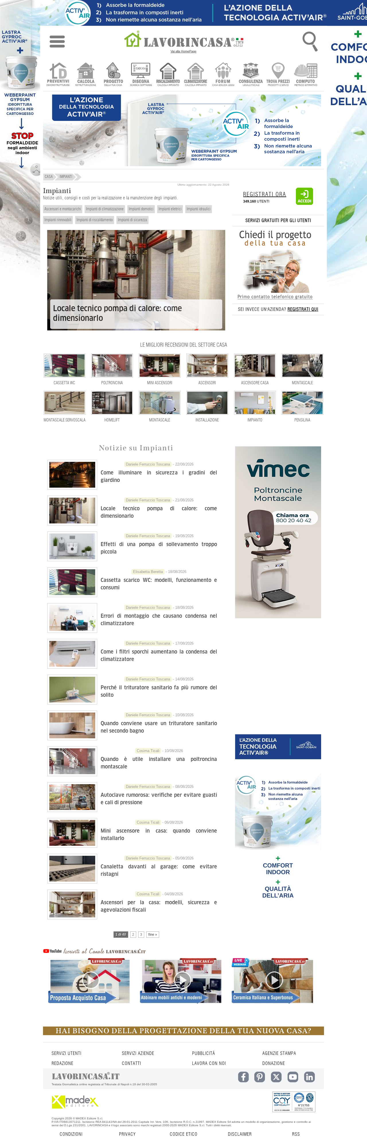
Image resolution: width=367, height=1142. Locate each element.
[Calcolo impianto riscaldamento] (168, 75)
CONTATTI (131, 1063)
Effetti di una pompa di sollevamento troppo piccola (159, 548)
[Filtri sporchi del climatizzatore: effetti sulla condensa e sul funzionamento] (72, 667)
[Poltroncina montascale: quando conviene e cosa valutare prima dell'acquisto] (72, 774)
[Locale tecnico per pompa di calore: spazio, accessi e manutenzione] (72, 523)
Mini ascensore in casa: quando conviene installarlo (159, 834)
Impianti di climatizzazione (105, 209)
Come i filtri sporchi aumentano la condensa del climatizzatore (159, 655)
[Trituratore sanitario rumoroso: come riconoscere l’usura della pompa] (72, 702)
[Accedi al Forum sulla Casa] (223, 75)
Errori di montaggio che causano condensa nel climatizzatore (159, 620)
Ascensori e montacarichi (62, 209)
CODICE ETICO (184, 1134)
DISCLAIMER (240, 1134)
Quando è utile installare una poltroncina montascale (159, 763)
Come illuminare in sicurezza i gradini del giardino (159, 476)
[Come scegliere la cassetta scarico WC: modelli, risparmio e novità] (72, 595)
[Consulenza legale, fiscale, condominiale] (250, 75)
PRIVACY (127, 1134)
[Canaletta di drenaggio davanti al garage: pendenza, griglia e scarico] (72, 882)
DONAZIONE (273, 1063)
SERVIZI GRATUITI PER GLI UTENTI (278, 220)
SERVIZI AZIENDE (138, 1053)
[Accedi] (304, 204)
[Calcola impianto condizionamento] (195, 75)
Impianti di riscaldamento (95, 220)
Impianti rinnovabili (57, 220)
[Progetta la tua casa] (183, 1034)
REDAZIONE (62, 1063)
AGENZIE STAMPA (279, 1053)
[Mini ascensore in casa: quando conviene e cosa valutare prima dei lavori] (72, 846)
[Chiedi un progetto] (113, 75)
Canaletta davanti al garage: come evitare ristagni (159, 870)
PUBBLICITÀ (203, 1053)
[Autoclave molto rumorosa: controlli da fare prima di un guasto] (72, 810)
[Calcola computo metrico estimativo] (305, 75)
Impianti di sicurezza (132, 220)
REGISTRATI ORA (264, 194)
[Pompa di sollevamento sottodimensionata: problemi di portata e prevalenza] (72, 559)
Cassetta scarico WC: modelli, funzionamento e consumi (159, 584)
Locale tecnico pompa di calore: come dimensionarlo (117, 313)
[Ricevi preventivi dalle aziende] (58, 75)
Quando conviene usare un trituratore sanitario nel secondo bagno (159, 727)
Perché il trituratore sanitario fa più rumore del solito (159, 691)
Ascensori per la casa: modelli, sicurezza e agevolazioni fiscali (159, 906)
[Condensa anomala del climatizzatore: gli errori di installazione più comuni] (72, 631)
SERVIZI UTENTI (66, 1053)
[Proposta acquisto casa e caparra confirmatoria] (89, 991)
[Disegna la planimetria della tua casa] (140, 75)
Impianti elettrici (170, 209)
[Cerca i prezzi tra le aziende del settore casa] (278, 75)
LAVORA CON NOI (209, 1063)
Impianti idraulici (198, 209)
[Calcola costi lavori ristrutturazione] (85, 75)
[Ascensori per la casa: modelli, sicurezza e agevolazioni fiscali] (72, 917)
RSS (296, 1134)
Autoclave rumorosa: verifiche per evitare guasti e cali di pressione (159, 799)
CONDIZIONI (71, 1134)
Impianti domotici (141, 209)
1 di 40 (121, 935)
